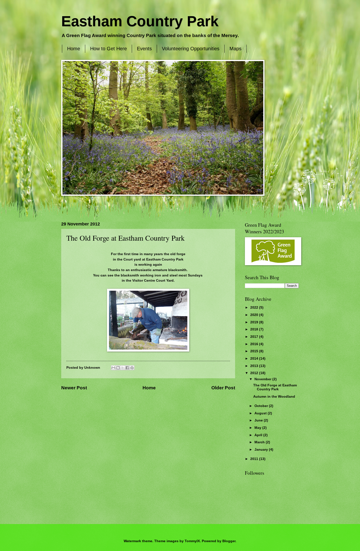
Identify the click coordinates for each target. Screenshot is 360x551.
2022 (254, 307)
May (258, 428)
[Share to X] (122, 367)
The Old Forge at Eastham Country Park (275, 387)
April (258, 435)
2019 (254, 322)
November (263, 379)
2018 (254, 329)
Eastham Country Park (139, 21)
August (261, 413)
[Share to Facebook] (127, 367)
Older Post (223, 387)
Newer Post (74, 387)
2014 (254, 358)
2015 (254, 351)
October (261, 406)
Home (73, 48)
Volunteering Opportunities (190, 48)
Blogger (228, 541)
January (261, 449)
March (260, 442)
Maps (235, 48)
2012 (254, 373)
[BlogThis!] (118, 367)
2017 (254, 337)
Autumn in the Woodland (274, 396)
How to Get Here (108, 48)
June (259, 420)
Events (144, 48)
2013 (254, 366)
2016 (254, 344)
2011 (254, 459)
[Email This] (113, 367)
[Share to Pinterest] (132, 367)
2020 (254, 315)
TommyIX (192, 541)
